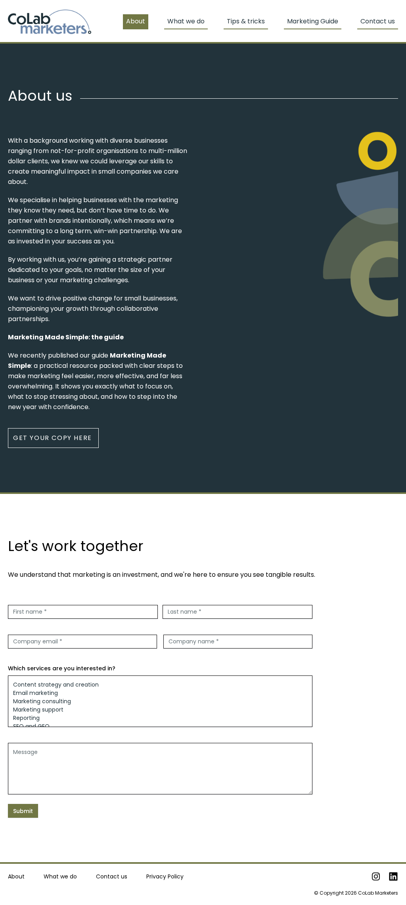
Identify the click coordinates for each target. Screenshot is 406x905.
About (16, 876)
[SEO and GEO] (160, 726)
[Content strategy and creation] (160, 685)
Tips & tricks (246, 21)
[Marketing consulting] (160, 701)
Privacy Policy (165, 876)
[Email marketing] (160, 693)
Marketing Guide (312, 21)
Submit (23, 811)
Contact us (377, 21)
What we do (60, 876)
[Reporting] (160, 718)
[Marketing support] (160, 710)
